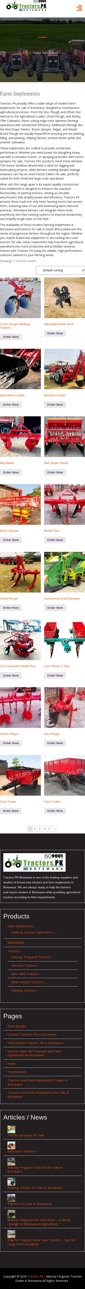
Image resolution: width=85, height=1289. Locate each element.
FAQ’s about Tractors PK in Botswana (35, 1043)
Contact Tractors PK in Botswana (32, 1034)
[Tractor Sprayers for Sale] (11, 1129)
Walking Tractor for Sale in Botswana (34, 1188)
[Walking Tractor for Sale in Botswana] (11, 1182)
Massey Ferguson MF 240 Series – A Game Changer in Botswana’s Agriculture (39, 1222)
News (11, 1064)
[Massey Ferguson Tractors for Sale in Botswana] (11, 1162)
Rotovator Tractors (21, 1151)
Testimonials (16, 1072)
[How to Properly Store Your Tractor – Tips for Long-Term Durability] (11, 1234)
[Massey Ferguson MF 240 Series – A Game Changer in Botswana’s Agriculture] (11, 1214)
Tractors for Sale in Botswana (29, 1204)
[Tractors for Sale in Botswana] (11, 1198)
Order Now (11, 337)
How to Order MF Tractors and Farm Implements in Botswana (34, 1053)
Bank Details (16, 1026)
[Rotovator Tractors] (11, 1145)
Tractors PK (35, 1276)
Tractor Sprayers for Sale (26, 1135)
